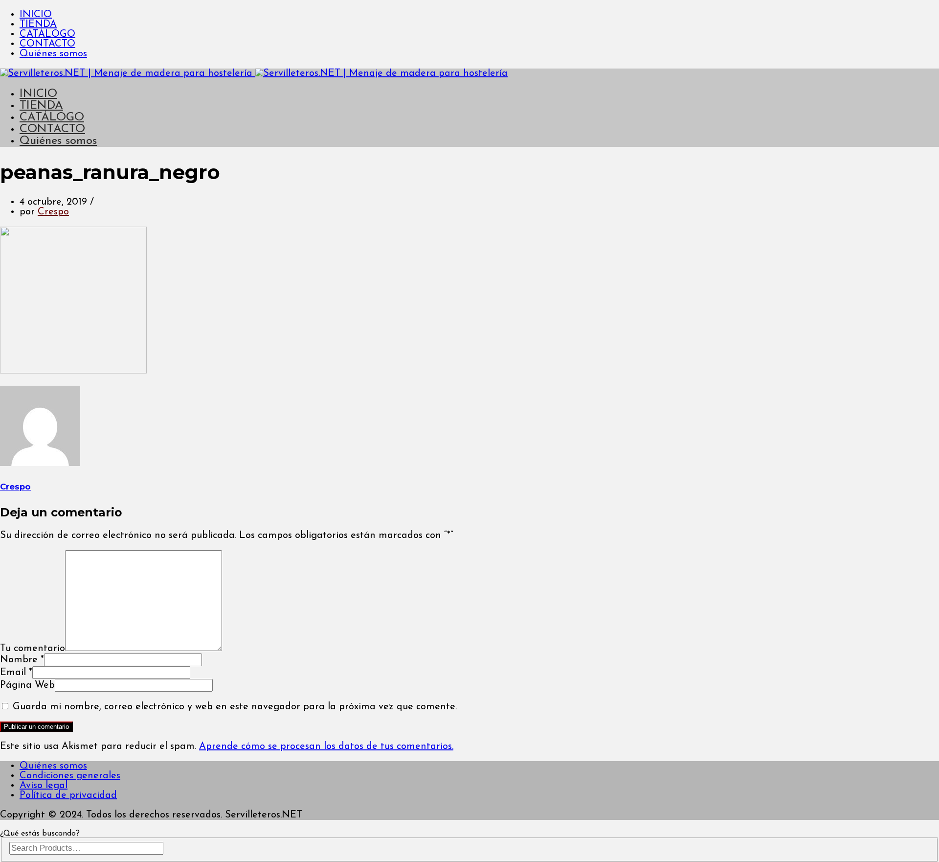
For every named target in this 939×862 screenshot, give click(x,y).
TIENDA (38, 24)
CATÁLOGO (47, 34)
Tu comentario (32, 648)
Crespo (53, 212)
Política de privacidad (68, 795)
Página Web (27, 685)
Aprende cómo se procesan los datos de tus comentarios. (326, 746)
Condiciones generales (70, 776)
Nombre (22, 660)
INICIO (36, 15)
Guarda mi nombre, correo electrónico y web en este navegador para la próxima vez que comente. (235, 707)
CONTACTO (47, 44)
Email (16, 672)
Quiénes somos (53, 54)
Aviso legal (43, 786)
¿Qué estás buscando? (40, 834)
